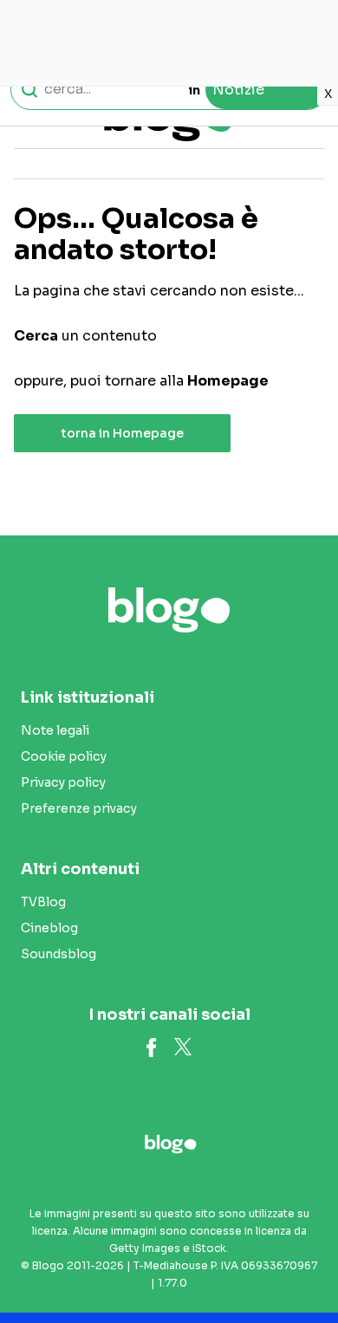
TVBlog (43, 902)
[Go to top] (303, 1266)
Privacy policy (63, 782)
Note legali (55, 730)
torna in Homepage (123, 433)
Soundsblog (58, 954)
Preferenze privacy (79, 808)
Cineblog (49, 928)
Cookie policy (64, 756)
